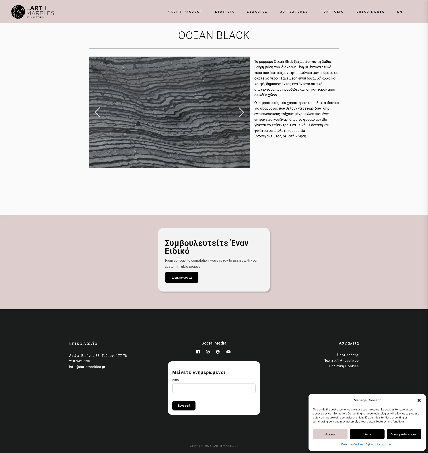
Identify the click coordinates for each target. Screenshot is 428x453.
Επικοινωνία (182, 277)
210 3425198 (79, 361)
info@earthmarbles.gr (87, 367)
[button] (419, 400)
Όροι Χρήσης (348, 355)
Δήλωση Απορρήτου (378, 444)
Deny (367, 434)
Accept (330, 434)
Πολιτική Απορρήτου (341, 361)
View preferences (404, 434)
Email (176, 380)
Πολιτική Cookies (352, 444)
